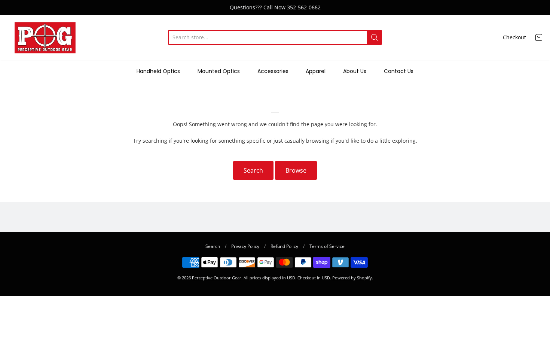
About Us (354, 71)
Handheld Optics (158, 71)
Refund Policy (284, 246)
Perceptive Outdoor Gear (216, 277)
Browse (295, 170)
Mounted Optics (219, 71)
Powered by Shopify (352, 277)
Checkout (514, 37)
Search (253, 170)
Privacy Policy (245, 246)
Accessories (272, 71)
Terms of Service (327, 246)
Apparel (316, 71)
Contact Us (398, 71)
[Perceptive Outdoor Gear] (44, 37)
